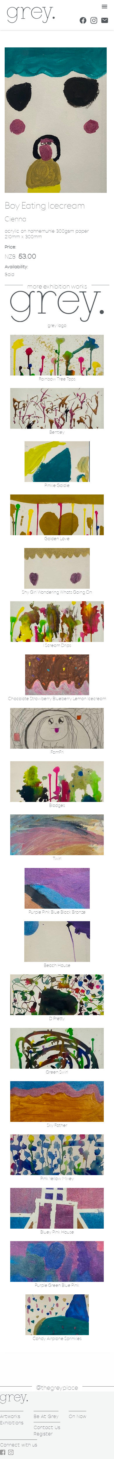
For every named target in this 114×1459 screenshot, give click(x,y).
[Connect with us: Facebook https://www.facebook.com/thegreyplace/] (83, 20)
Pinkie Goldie (57, 485)
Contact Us (47, 1427)
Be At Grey (46, 1416)
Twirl (57, 859)
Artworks (10, 1416)
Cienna (15, 219)
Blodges (57, 805)
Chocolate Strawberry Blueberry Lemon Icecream (57, 699)
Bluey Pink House (57, 1232)
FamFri (57, 752)
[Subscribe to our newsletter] (104, 20)
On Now (77, 1416)
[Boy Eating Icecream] (56, 191)
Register (43, 1434)
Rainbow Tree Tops (57, 379)
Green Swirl (57, 1072)
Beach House (57, 965)
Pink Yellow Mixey (57, 1179)
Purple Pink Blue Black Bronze (57, 912)
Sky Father (57, 1125)
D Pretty (57, 1019)
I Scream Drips (57, 645)
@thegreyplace (57, 1388)
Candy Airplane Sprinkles (57, 1339)
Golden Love (57, 539)
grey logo (57, 325)
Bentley (57, 432)
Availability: (16, 266)
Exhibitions (11, 1423)
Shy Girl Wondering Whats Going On (57, 592)
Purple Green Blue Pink (57, 1285)
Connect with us (18, 1445)
